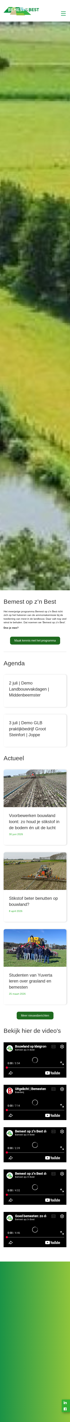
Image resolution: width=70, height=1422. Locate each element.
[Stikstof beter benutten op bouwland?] (35, 871)
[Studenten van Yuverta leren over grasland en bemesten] (35, 948)
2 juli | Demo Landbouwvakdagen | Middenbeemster (29, 689)
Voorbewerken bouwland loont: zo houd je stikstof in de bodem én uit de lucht (34, 821)
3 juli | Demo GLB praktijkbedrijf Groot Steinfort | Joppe (27, 728)
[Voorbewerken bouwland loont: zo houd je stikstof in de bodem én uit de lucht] (35, 788)
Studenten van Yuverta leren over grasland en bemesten (30, 981)
